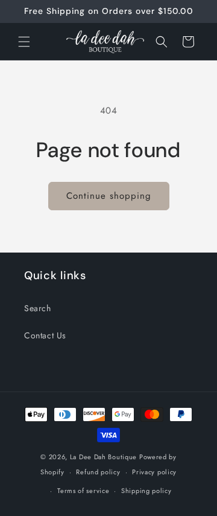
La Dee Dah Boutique (103, 457)
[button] (24, 41)
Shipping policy (146, 490)
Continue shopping (108, 195)
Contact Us (45, 335)
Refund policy (98, 472)
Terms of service (83, 490)
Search (37, 308)
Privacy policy (154, 472)
